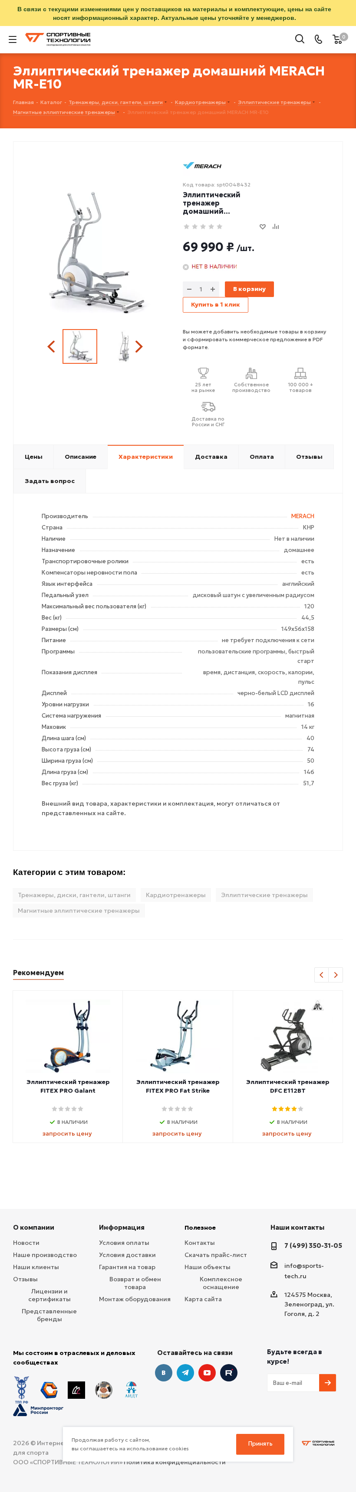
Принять (260, 1443)
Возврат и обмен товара (135, 1283)
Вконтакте (163, 1372)
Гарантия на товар (127, 1267)
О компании (33, 1227)
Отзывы (25, 1279)
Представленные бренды (49, 1315)
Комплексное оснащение (221, 1283)
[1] (187, 227)
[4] (211, 227)
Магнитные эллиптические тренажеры (79, 910)
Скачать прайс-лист (216, 1255)
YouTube (207, 1372)
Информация (122, 1227)
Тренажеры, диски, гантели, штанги (74, 895)
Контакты (200, 1243)
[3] (203, 227)
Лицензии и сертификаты (49, 1295)
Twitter (228, 1372)
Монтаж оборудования (135, 1299)
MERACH (302, 516)
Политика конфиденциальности (175, 1462)
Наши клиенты (36, 1267)
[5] (220, 227)
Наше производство (45, 1255)
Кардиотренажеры (176, 895)
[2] (195, 227)
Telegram (185, 1372)
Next (138, 346)
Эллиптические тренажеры (264, 895)
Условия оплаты (124, 1243)
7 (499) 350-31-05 (313, 1245)
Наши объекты (208, 1267)
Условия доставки (127, 1255)
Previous (52, 346)
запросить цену (67, 1133)
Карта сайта (203, 1299)
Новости (26, 1243)
